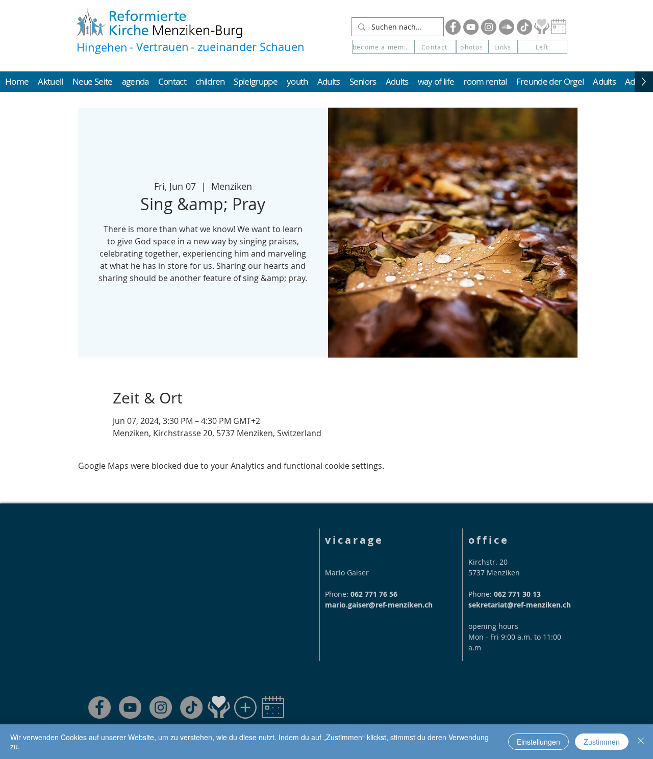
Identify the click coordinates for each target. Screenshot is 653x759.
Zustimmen (602, 742)
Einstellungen (538, 742)
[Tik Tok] (524, 27)
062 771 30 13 (517, 594)
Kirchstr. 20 (488, 562)
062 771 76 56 (373, 594)
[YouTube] (471, 27)
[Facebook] (453, 27)
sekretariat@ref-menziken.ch (519, 605)
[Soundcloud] (506, 27)
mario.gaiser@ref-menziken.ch (379, 605)
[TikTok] (191, 707)
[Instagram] (488, 27)
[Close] (641, 741)
